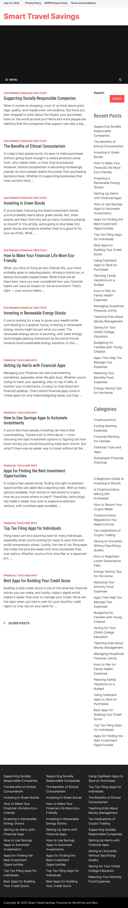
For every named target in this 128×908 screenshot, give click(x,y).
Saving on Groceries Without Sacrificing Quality (108, 545)
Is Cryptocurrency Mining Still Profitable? (106, 494)
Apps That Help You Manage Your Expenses (108, 362)
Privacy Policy (33, 3)
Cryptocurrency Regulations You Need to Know (105, 520)
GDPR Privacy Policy (56, 3)
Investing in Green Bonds (24, 203)
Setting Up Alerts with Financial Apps (34, 365)
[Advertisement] (64, 50)
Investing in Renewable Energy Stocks (35, 313)
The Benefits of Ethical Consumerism (34, 146)
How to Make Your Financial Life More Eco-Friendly (107, 167)
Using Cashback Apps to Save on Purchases (105, 265)
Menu (13, 79)
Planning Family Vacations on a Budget (105, 280)
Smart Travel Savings (42, 16)
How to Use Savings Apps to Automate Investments (108, 208)
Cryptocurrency (105, 420)
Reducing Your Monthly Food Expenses (104, 377)
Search (99, 93)
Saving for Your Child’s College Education (105, 332)
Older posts (19, 623)
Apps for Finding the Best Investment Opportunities (108, 224)
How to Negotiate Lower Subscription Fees (107, 561)
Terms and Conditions (83, 3)
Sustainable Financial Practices (25, 93)
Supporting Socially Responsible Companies (40, 98)
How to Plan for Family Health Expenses (105, 295)
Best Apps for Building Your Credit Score (37, 580)
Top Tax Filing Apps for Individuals (32, 528)
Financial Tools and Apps (20, 360)
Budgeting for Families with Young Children (108, 347)
